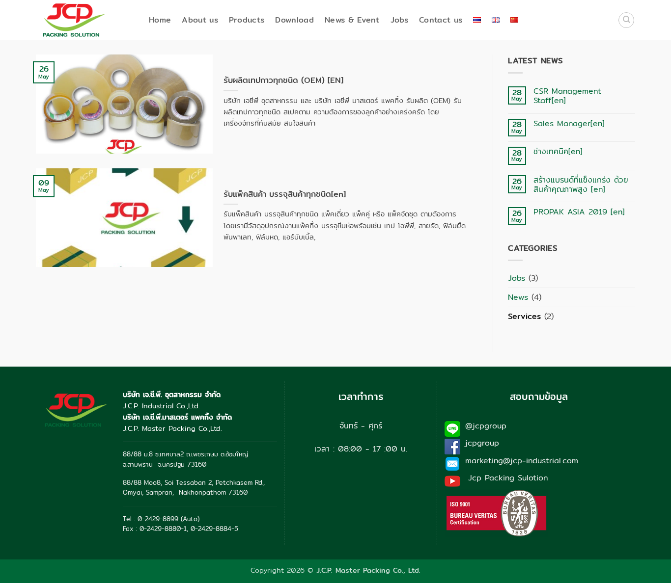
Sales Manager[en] (569, 123)
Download (294, 20)
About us (200, 20)
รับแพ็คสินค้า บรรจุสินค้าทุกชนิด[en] (285, 194)
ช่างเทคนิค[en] (558, 151)
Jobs (399, 20)
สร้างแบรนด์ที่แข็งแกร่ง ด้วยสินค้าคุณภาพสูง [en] (580, 184)
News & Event (352, 20)
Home (160, 20)
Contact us (440, 20)
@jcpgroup (485, 426)
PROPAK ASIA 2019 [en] (579, 211)
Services (524, 316)
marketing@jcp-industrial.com (521, 460)
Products (247, 20)
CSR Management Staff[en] (567, 95)
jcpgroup (482, 443)
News (518, 297)
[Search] (626, 20)
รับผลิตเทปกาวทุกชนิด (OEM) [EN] (283, 80)
